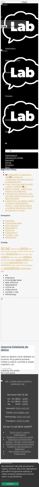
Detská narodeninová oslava (20, 444)
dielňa (24, 248)
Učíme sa (9, 230)
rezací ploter (22, 259)
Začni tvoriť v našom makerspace (20, 433)
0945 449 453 (23, 417)
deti (18, 248)
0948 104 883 (22, 421)
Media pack (19, 454)
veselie (13, 265)
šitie (2, 271)
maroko (12, 257)
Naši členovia (11, 225)
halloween (14, 251)
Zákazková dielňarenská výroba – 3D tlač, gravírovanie (20, 440)
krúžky (20, 254)
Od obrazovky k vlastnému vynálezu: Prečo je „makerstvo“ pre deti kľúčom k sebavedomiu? (19, 178)
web (2, 268)
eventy (30, 248)
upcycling (6, 265)
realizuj (27, 256)
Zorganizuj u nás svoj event (19, 437)
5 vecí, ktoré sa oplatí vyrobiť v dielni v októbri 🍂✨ (19, 185)
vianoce (17, 265)
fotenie (3, 251)
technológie (15, 262)
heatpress (20, 251)
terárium (25, 262)
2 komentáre (7, 368)
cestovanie (14, 248)
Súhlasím (10, 484)
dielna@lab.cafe (21, 412)
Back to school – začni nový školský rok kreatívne (18, 190)
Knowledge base (13, 223)
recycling (11, 260)
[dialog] (19, 475)
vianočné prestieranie (26, 265)
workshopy (25, 268)
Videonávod (11, 232)
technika (5, 262)
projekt (20, 257)
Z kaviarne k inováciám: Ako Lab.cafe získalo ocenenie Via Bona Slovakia (19, 196)
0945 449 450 (22, 408)
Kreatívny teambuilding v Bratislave (19, 448)
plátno (16, 257)
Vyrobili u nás (11, 235)
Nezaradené (11, 228)
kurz (23, 254)
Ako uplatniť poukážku (20, 451)
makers (5, 256)
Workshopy (10, 237)
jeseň (29, 251)
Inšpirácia (10, 221)
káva (26, 254)
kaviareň (3, 254)
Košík (4, 26)
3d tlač (5, 248)
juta (33, 251)
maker (30, 254)
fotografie (8, 251)
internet (25, 251)
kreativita (12, 253)
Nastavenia (6, 480)
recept (4, 260)
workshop (12, 268)
